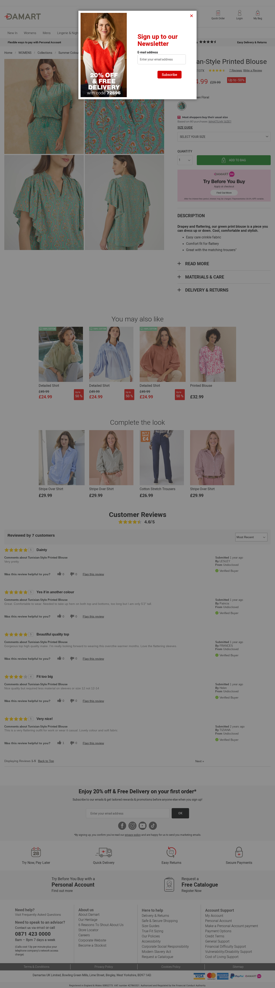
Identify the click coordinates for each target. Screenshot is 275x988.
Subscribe (169, 74)
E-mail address (148, 52)
